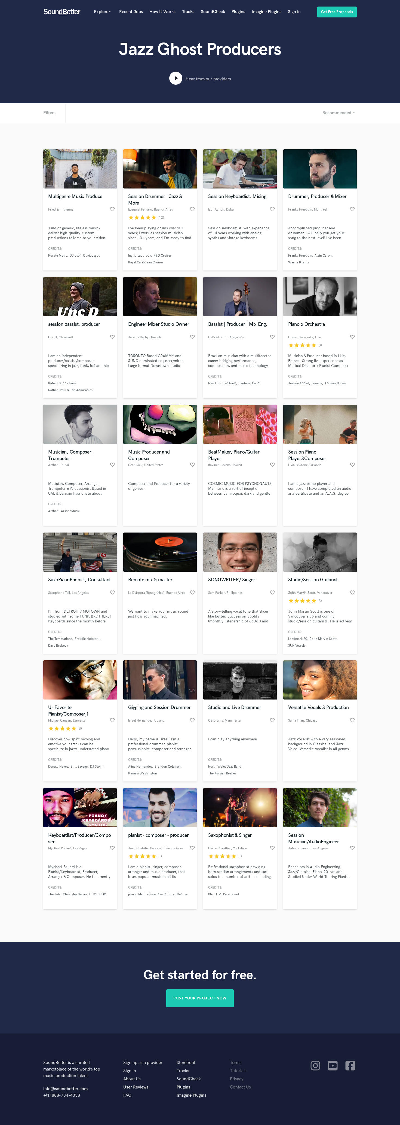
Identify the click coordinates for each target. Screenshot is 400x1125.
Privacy (237, 1079)
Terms (235, 1062)
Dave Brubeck (58, 646)
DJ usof (75, 256)
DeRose (182, 894)
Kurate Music (57, 256)
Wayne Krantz (298, 262)
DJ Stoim (96, 767)
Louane (317, 383)
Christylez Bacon (75, 894)
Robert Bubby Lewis (62, 383)
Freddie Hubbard (87, 639)
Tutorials (238, 1071)
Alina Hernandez (140, 767)
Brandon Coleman (168, 767)
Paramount (231, 894)
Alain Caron (323, 256)
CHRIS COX (97, 894)
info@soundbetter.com (65, 1088)
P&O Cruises (162, 256)
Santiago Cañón (250, 383)
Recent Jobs (131, 11)
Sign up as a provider (142, 1062)
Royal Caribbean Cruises (145, 262)
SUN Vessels (296, 646)
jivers (132, 894)
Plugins (238, 11)
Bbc (211, 894)
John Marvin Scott (323, 639)
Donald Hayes (58, 767)
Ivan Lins (214, 383)
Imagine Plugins (266, 11)
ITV (218, 894)
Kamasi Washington (142, 773)
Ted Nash (229, 383)
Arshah (53, 511)
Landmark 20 (297, 639)
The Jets (54, 894)
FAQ (127, 1095)
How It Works (162, 11)
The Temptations (60, 639)
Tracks (188, 11)
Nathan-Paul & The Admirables (70, 390)
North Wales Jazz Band (224, 767)
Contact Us (240, 1087)
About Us (132, 1079)
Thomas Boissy (335, 383)
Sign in (294, 11)
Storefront (186, 1062)
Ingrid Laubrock (139, 256)
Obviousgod (91, 256)
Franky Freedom (300, 256)
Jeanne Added (298, 383)
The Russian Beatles (222, 773)
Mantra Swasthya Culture (156, 894)
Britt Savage (79, 767)
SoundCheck (213, 11)
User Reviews (135, 1087)
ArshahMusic (70, 511)
